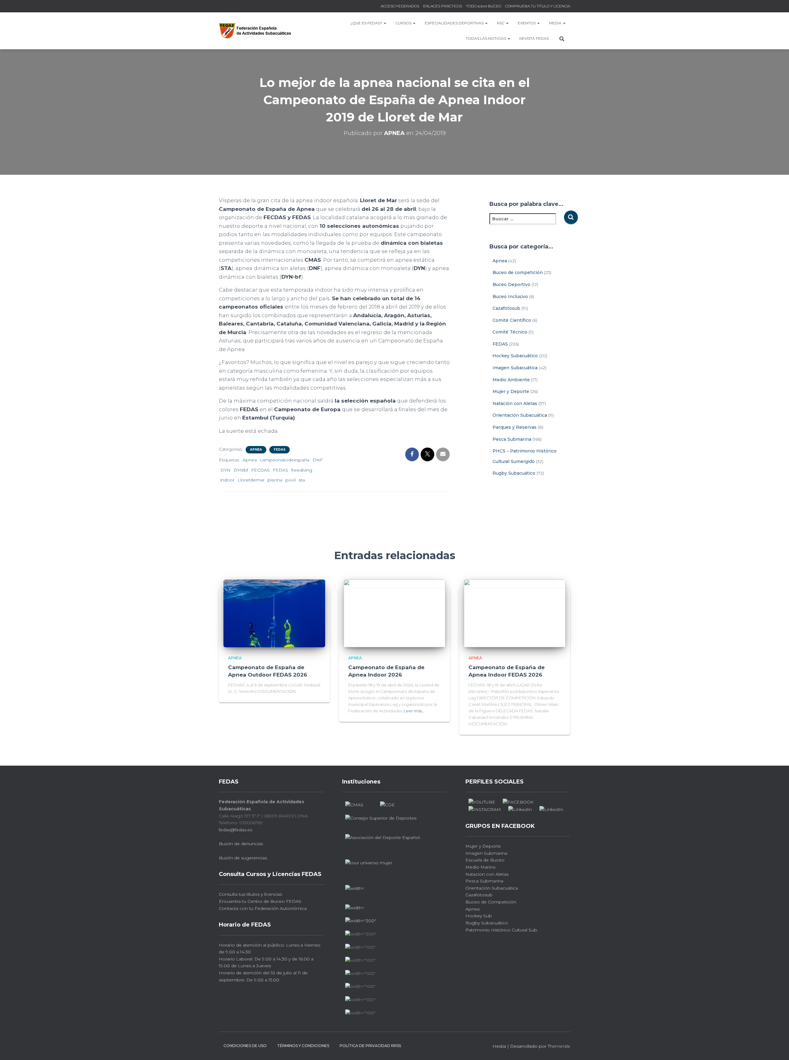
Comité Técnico (510, 332)
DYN (225, 470)
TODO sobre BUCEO (483, 6)
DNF (318, 460)
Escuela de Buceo (485, 860)
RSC (501, 23)
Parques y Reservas (515, 427)
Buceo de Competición (490, 902)
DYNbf (241, 470)
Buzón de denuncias (241, 843)
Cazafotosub (506, 308)
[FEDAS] (255, 30)
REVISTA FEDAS (534, 38)
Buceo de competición (518, 272)
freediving (301, 470)
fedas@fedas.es (235, 830)
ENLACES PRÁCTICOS (442, 6)
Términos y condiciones (303, 1045)
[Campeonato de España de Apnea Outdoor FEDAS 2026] (274, 613)
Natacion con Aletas (487, 874)
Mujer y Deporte (511, 391)
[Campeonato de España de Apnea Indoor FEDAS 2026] (515, 613)
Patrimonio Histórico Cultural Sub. (501, 930)
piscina (275, 480)
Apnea (256, 450)
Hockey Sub (478, 916)
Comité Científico (512, 320)
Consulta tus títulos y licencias (250, 894)
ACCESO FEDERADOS (400, 6)
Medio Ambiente (511, 380)
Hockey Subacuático (515, 355)
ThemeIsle (559, 1046)
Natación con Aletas (515, 403)
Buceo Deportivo (511, 284)
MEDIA (555, 23)
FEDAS (279, 450)
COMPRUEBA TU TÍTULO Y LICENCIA (537, 6)
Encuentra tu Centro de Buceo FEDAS (260, 901)
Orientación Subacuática (520, 415)
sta (302, 480)
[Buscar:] (526, 223)
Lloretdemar (251, 480)
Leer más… (414, 710)
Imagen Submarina (486, 853)
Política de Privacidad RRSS (370, 1045)
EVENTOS (527, 23)
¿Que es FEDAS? (366, 23)
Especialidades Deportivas (454, 23)
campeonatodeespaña (284, 460)
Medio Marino (480, 867)
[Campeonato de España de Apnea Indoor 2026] (394, 613)
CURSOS (403, 23)
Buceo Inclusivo (510, 296)
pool (290, 480)
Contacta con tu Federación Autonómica (263, 908)
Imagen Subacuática (515, 367)
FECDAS (260, 470)
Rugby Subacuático (514, 473)
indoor (227, 480)
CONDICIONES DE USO (245, 1045)
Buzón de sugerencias (243, 858)
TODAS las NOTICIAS (486, 38)
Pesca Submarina (512, 439)
